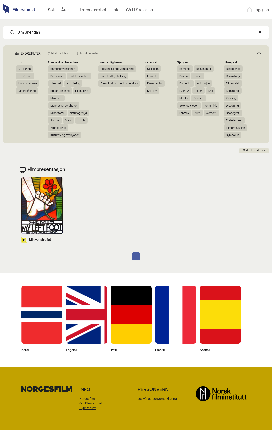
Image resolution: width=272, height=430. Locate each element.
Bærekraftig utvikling (113, 76)
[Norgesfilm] (48, 389)
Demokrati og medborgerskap (119, 83)
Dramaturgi (233, 76)
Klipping (231, 98)
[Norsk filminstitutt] (223, 393)
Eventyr (184, 91)
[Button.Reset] (260, 32)
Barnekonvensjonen (62, 69)
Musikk (183, 98)
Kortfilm (152, 91)
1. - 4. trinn (24, 69)
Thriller (197, 76)
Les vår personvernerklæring (157, 399)
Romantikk (210, 105)
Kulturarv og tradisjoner (64, 135)
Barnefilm (185, 83)
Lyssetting (232, 105)
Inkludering (73, 83)
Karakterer (232, 91)
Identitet (55, 83)
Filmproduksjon (235, 128)
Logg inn (261, 10)
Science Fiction (188, 105)
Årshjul (67, 10)
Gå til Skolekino (139, 10)
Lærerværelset (93, 10)
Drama (183, 76)
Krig (210, 91)
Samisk (54, 120)
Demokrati (56, 76)
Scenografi (233, 113)
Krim (197, 113)
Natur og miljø (78, 113)
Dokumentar (154, 83)
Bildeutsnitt (233, 69)
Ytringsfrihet (58, 128)
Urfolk (81, 120)
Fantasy (184, 113)
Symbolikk (232, 135)
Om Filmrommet (90, 403)
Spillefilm (153, 69)
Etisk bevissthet (79, 76)
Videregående (27, 91)
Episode (152, 76)
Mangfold (56, 98)
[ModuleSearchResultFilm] (12, 32)
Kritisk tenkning (60, 91)
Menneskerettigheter (63, 105)
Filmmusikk (233, 83)
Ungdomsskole (27, 83)
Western (211, 113)
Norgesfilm (87, 399)
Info (116, 10)
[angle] (181, 53)
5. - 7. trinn (25, 76)
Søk (51, 10)
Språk (68, 120)
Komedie (184, 69)
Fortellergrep (234, 120)
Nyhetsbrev (87, 408)
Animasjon (203, 83)
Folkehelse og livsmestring (117, 69)
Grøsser (199, 98)
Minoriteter (57, 113)
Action (199, 91)
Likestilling (81, 91)
